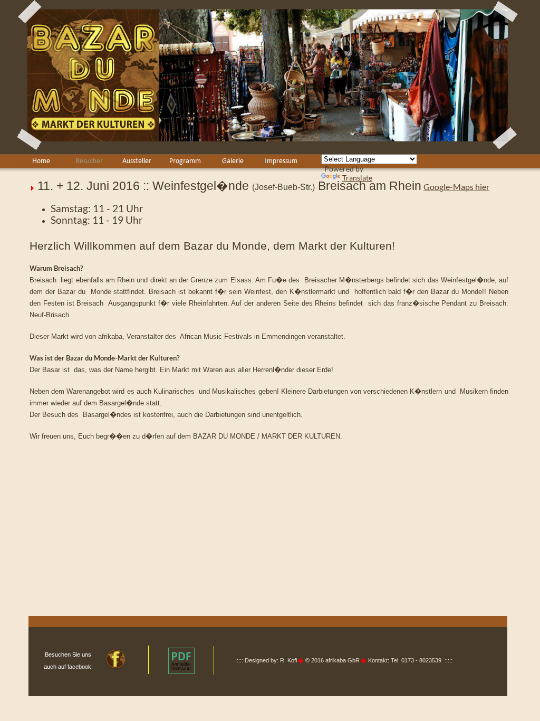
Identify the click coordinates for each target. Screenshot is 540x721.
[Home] (41, 161)
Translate (357, 177)
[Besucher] (89, 161)
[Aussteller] (137, 161)
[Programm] (185, 161)
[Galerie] (233, 161)
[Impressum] (281, 161)
